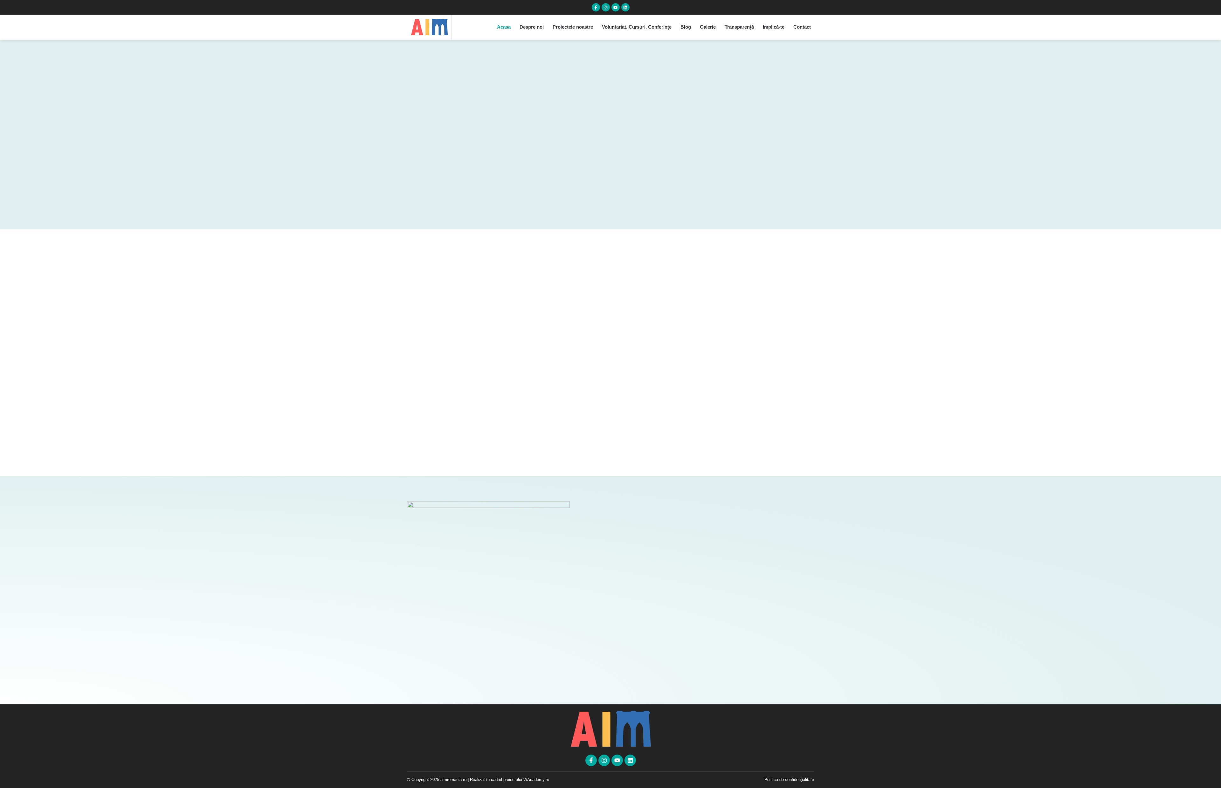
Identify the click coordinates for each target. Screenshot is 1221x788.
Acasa (504, 27)
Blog (685, 27)
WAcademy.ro (536, 779)
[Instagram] (606, 7)
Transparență (739, 27)
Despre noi (532, 27)
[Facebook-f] (596, 7)
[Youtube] (615, 7)
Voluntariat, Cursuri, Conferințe (637, 27)
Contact (802, 27)
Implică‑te (773, 27)
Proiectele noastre (573, 27)
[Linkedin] (625, 7)
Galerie (708, 27)
